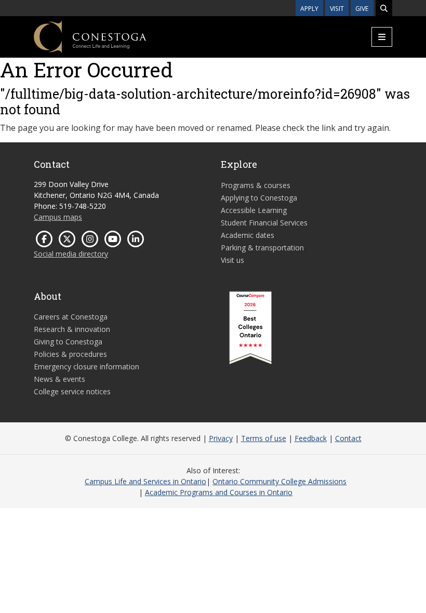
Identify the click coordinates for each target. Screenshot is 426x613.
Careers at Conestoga (71, 317)
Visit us (232, 260)
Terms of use (263, 438)
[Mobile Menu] (381, 37)
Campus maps (58, 217)
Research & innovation (72, 329)
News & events (59, 379)
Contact (348, 438)
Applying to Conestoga (259, 198)
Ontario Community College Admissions (279, 481)
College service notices (72, 391)
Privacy (221, 438)
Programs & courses (255, 185)
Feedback (311, 438)
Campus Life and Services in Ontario (145, 481)
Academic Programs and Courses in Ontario (218, 492)
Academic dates (247, 235)
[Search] (384, 8)
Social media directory (71, 254)
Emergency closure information (86, 366)
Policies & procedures (70, 354)
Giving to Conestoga (68, 342)
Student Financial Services (264, 223)
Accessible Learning (254, 210)
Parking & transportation (262, 247)
